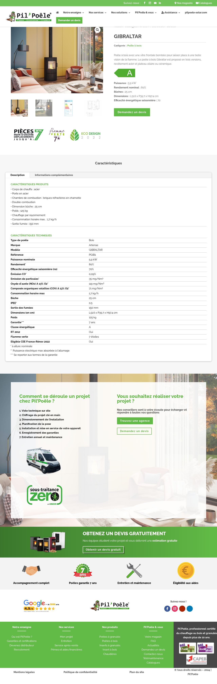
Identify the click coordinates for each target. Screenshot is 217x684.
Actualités (153, 645)
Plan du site (137, 672)
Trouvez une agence (135, 420)
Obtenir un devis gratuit (103, 549)
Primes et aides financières (66, 649)
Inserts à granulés (110, 645)
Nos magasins (184, 3)
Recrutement (21, 649)
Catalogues (205, 3)
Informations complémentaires (54, 175)
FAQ (153, 641)
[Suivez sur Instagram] (175, 609)
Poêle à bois (134, 45)
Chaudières (109, 654)
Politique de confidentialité (80, 672)
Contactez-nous (153, 654)
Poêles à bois (109, 641)
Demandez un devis (132, 112)
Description (18, 175)
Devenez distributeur (21, 645)
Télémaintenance (153, 658)
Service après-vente (66, 645)
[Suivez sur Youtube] (182, 609)
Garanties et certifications (21, 641)
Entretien (66, 641)
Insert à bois (110, 649)
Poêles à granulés (109, 636)
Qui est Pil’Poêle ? (22, 636)
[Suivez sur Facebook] (167, 609)
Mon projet (66, 636)
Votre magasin (153, 636)
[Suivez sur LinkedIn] (190, 609)
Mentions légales (24, 672)
